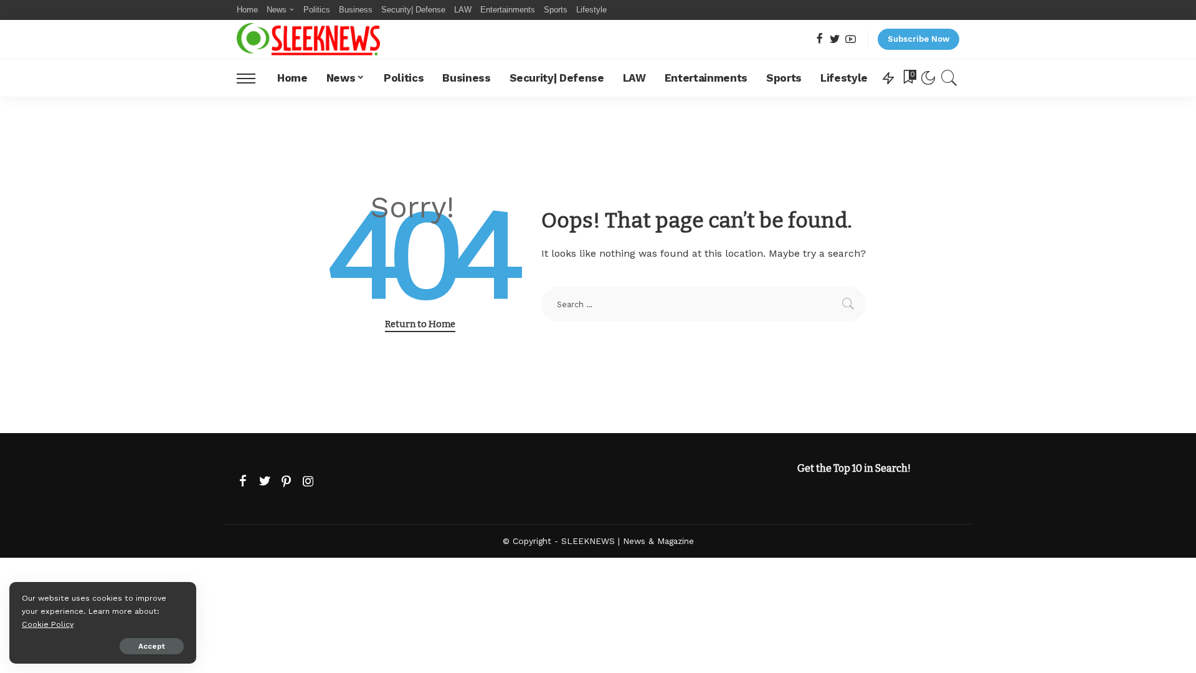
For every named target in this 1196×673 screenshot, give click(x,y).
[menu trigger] (252, 78)
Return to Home (420, 324)
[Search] (949, 78)
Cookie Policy (48, 624)
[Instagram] (308, 481)
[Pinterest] (286, 481)
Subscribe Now (918, 39)
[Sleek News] (308, 39)
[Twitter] (835, 40)
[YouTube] (850, 40)
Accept (151, 646)
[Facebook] (819, 40)
